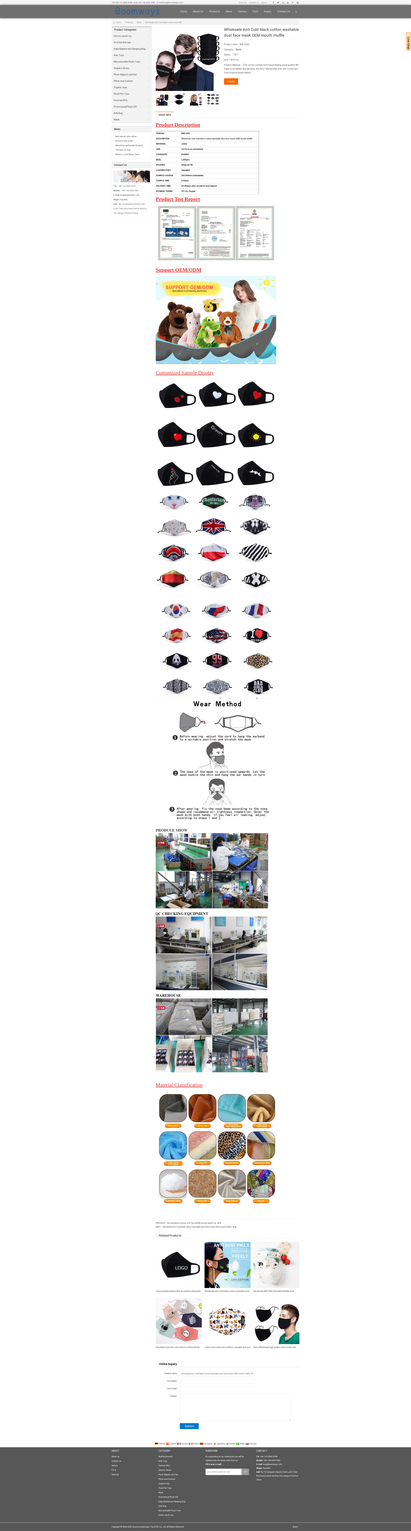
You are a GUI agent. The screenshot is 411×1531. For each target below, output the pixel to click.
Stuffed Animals (122, 42)
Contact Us (254, 2)
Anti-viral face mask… (124, 141)
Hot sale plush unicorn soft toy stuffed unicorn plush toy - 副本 (194, 1223)
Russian (253, 1444)
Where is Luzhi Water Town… (128, 154)
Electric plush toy (123, 36)
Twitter (278, 2)
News (229, 11)
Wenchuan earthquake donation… (130, 145)
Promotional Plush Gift (125, 106)
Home (183, 11)
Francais (184, 1444)
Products (214, 11)
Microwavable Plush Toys (127, 61)
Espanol (173, 1444)
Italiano (196, 1444)
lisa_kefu (124, 199)
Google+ (283, 2)
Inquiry (264, 2)
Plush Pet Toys (121, 94)
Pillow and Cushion (123, 81)
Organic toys (120, 87)
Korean (232, 1444)
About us (198, 11)
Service (242, 11)
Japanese (221, 1444)
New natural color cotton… (126, 136)
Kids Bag (118, 113)
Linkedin (288, 2)
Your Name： (173, 1381)
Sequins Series (121, 68)
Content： (174, 1396)
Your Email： (173, 1388)
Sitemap (115, 1474)
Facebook (273, 2)
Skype (297, 2)
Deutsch (162, 1444)
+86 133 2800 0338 (123, 2)
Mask (139, 22)
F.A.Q (255, 11)
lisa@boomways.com (173, 2)
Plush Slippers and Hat (125, 74)
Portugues (208, 1444)
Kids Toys (119, 55)
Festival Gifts (120, 100)
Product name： (171, 1373)
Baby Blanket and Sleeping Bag (129, 49)
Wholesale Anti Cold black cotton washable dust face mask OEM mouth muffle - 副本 (200, 1227)
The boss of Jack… (123, 150)
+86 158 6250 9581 (146, 2)
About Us (243, 2)
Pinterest (293, 2)
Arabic (242, 1444)
